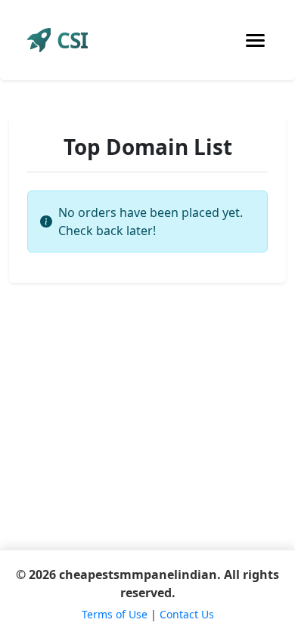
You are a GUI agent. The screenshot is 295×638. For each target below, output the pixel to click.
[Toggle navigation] (255, 40)
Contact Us (187, 614)
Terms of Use (115, 614)
